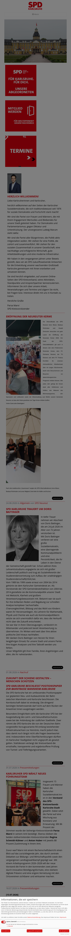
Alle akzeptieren (64, 931)
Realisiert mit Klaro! (64, 934)
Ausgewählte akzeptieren (34, 931)
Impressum (63, 917)
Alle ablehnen (6, 931)
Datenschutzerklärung (33, 917)
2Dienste (9, 926)
